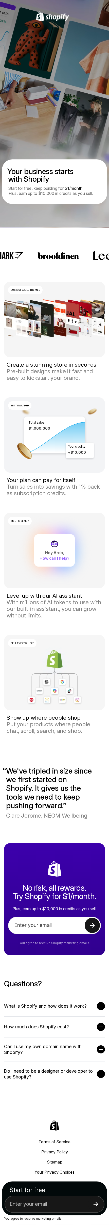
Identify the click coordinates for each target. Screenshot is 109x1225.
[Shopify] (54, 16)
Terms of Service (54, 1141)
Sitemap (54, 1162)
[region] (54, 435)
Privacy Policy (54, 1151)
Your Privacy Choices (54, 1172)
